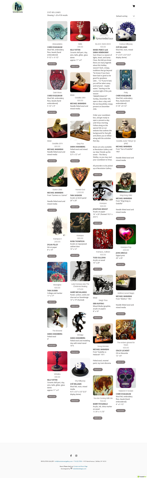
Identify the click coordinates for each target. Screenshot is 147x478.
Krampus (103, 203)
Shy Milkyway (80, 381)
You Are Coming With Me (103, 398)
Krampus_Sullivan (103, 252)
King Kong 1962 (126, 195)
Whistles (57, 374)
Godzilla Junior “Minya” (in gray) (126, 142)
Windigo (80, 335)
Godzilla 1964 (80, 98)
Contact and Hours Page (80, 466)
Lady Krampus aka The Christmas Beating (80, 285)
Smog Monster (103, 346)
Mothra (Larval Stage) (126, 293)
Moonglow (57, 285)
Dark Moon (57, 92)
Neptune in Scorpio (126, 391)
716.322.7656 (78, 461)
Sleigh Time (103, 300)
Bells (80, 44)
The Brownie (57, 331)
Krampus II (57, 239)
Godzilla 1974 (57, 143)
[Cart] (134, 6)
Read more (52, 64)
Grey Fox (80, 144)
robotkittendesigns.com (79, 469)
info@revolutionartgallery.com (64, 461)
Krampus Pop (126, 247)
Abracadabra (57, 44)
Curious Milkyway (126, 44)
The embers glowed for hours (126, 343)
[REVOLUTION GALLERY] (18, 12)
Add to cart (75, 66)
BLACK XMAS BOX (103, 44)
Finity (126, 92)
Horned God (80, 189)
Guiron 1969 (57, 189)
